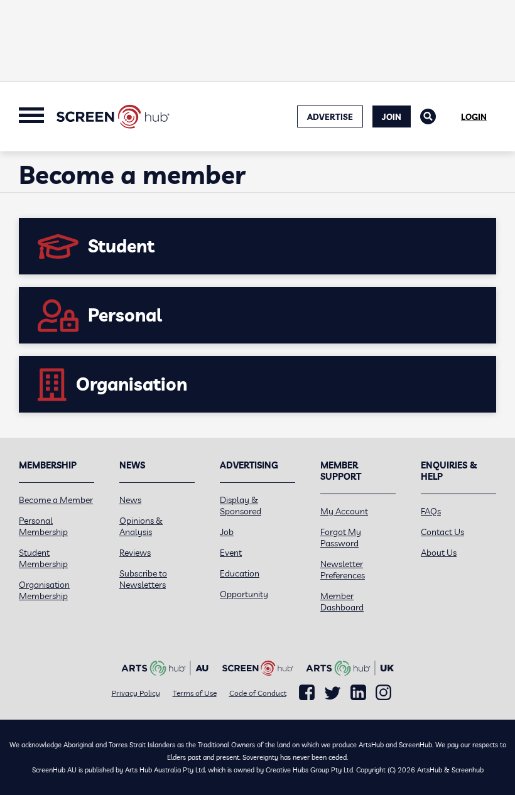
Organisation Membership (44, 590)
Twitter (332, 693)
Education (239, 573)
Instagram (383, 692)
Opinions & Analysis (141, 526)
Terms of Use (195, 693)
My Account (344, 511)
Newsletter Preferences (342, 569)
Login (474, 117)
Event (231, 552)
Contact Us (442, 532)
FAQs (431, 511)
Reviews (135, 552)
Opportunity (244, 594)
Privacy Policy (136, 693)
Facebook (307, 692)
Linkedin (358, 692)
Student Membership (43, 558)
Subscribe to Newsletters (143, 579)
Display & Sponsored (240, 505)
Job (227, 532)
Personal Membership (43, 526)
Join (391, 117)
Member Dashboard (342, 601)
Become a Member (56, 500)
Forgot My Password (340, 537)
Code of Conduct (257, 693)
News (130, 500)
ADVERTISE (330, 117)
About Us (439, 552)
